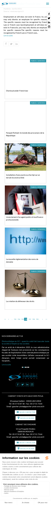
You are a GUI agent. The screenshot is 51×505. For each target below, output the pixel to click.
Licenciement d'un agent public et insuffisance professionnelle (24, 218)
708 (33, 319)
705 (22, 319)
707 (30, 319)
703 (15, 319)
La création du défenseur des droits (20, 301)
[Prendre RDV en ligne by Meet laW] (32, 385)
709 (37, 319)
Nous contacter (27, 412)
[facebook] (18, 385)
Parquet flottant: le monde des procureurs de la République (25, 134)
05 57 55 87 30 (18, 404)
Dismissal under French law (17, 91)
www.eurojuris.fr (17, 11)
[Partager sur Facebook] (6, 44)
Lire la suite (8, 35)
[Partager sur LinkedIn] (16, 44)
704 (19, 319)
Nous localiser (27, 418)
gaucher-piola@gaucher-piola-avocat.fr (28, 406)
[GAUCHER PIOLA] (13, 2)
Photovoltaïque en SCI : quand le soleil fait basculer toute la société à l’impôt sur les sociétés (25, 342)
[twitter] (22, 385)
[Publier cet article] (11, 44)
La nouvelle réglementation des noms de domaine (22, 260)
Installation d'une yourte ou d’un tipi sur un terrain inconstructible (23, 176)
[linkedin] (27, 385)
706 (26, 319)
